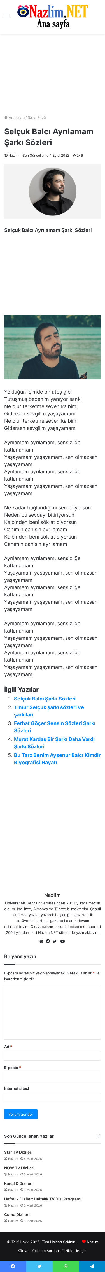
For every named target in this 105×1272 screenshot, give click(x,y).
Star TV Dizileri (18, 1152)
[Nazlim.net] (52, 17)
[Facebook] (49, 941)
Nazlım (92, 1242)
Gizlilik (67, 1251)
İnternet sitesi (16, 1088)
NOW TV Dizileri (19, 1167)
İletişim (81, 1251)
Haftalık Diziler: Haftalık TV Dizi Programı (42, 1198)
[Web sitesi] (42, 941)
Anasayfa (16, 117)
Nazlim (13, 155)
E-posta (12, 1067)
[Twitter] (56, 941)
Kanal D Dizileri (18, 1183)
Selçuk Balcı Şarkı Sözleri (45, 699)
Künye (23, 1251)
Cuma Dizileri (17, 1214)
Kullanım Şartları (45, 1251)
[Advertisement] (52, 74)
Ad (8, 1046)
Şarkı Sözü (37, 117)
